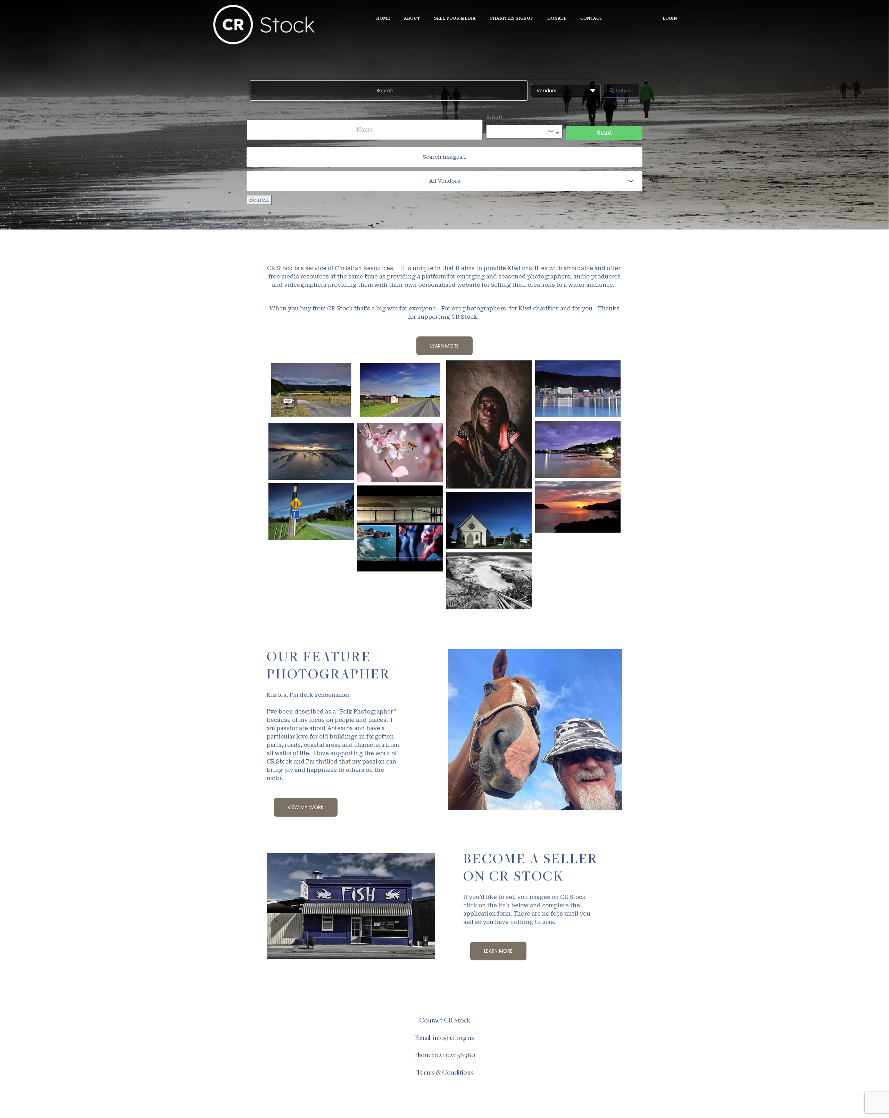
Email (494, 117)
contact (591, 18)
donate (556, 18)
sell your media (455, 18)
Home (383, 18)
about (412, 18)
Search (259, 200)
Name (255, 115)
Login (670, 18)
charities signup (511, 18)
